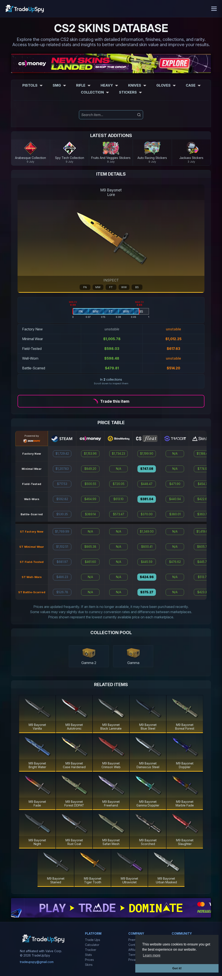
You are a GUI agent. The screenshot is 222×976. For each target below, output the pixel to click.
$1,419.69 (203, 531)
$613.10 (118, 499)
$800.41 (146, 546)
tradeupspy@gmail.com (37, 962)
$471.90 (174, 484)
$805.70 (203, 546)
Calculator (92, 945)
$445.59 (146, 562)
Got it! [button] (177, 968)
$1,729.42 (62, 453)
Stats (88, 955)
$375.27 (146, 592)
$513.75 (203, 577)
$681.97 (62, 562)
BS (137, 287)
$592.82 (62, 499)
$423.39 (203, 592)
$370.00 (147, 514)
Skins (89, 964)
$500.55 (90, 484)
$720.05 (118, 484)
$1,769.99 (62, 531)
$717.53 (62, 484)
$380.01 (175, 514)
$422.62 (203, 499)
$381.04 (146, 499)
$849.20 (90, 468)
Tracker (90, 950)
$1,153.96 (90, 453)
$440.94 (175, 499)
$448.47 (146, 484)
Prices (89, 959)
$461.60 (90, 562)
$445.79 (203, 562)
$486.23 (62, 577)
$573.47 (118, 514)
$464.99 (90, 499)
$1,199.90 (146, 453)
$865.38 (90, 546)
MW (98, 287)
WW (124, 287)
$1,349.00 (147, 531)
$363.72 (203, 514)
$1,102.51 (62, 546)
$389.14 (90, 514)
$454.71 (203, 484)
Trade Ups (92, 940)
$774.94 (203, 468)
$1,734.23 (118, 453)
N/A (90, 531)
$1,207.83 (62, 468)
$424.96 (147, 577)
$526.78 (62, 592)
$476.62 (175, 562)
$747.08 (146, 468)
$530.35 (62, 514)
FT (111, 287)
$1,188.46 (203, 453)
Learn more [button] (151, 955)
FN (85, 287)
